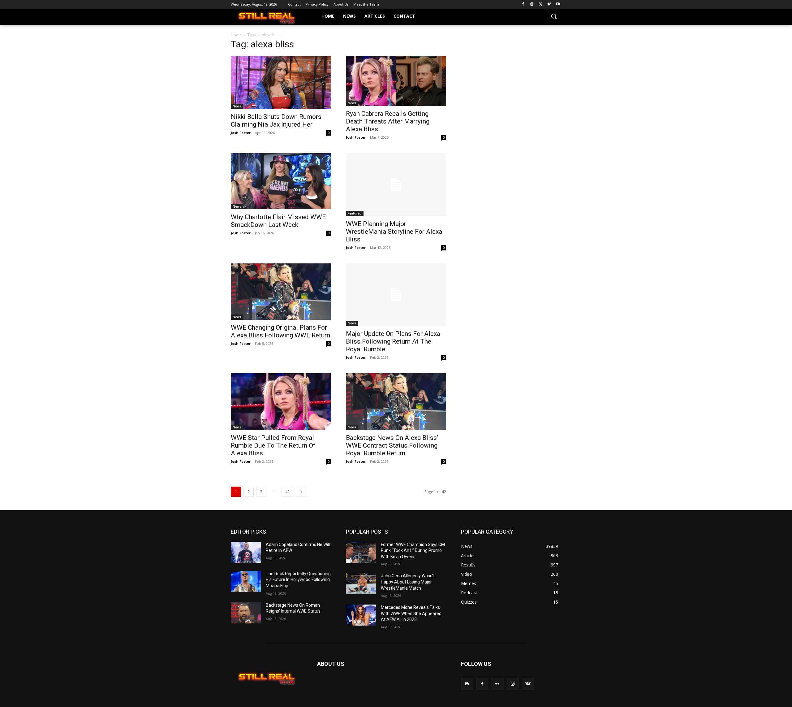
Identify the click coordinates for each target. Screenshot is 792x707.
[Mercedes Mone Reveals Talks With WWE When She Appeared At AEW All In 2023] (361, 615)
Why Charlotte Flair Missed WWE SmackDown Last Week (278, 220)
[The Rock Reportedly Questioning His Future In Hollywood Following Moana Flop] (246, 581)
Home (236, 34)
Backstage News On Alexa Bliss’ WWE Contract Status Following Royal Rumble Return (392, 445)
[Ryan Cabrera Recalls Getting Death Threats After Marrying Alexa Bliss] (396, 81)
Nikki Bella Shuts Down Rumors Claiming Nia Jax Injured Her (276, 120)
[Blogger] (467, 684)
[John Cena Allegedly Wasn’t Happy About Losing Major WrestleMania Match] (361, 583)
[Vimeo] (549, 4)
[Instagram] (532, 4)
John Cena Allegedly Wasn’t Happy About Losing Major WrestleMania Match (408, 581)
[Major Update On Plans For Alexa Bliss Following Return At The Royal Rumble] (396, 294)
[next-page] (301, 492)
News (237, 106)
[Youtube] (557, 4)
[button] (553, 16)
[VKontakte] (528, 684)
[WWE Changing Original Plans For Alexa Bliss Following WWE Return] (281, 291)
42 (287, 491)
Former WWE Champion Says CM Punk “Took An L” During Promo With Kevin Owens (413, 550)
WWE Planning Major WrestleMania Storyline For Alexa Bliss (394, 231)
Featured (355, 213)
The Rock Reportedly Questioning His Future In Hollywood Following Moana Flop (298, 579)
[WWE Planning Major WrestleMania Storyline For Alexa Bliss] (396, 184)
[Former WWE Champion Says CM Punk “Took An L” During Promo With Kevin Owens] (361, 552)
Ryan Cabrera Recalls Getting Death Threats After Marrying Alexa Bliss (387, 121)
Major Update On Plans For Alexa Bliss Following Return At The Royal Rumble (393, 341)
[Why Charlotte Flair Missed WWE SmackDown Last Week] (281, 181)
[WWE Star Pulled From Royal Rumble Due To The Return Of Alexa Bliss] (281, 401)
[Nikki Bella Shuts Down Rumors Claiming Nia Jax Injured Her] (281, 82)
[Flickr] (497, 684)
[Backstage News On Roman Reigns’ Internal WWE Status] (246, 612)
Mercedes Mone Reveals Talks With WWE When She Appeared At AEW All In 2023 (411, 613)
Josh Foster (241, 132)
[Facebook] (523, 4)
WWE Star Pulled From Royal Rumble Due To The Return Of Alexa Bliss (273, 445)
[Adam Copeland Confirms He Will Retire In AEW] (246, 552)
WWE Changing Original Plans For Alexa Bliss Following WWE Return (280, 331)
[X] (540, 4)
